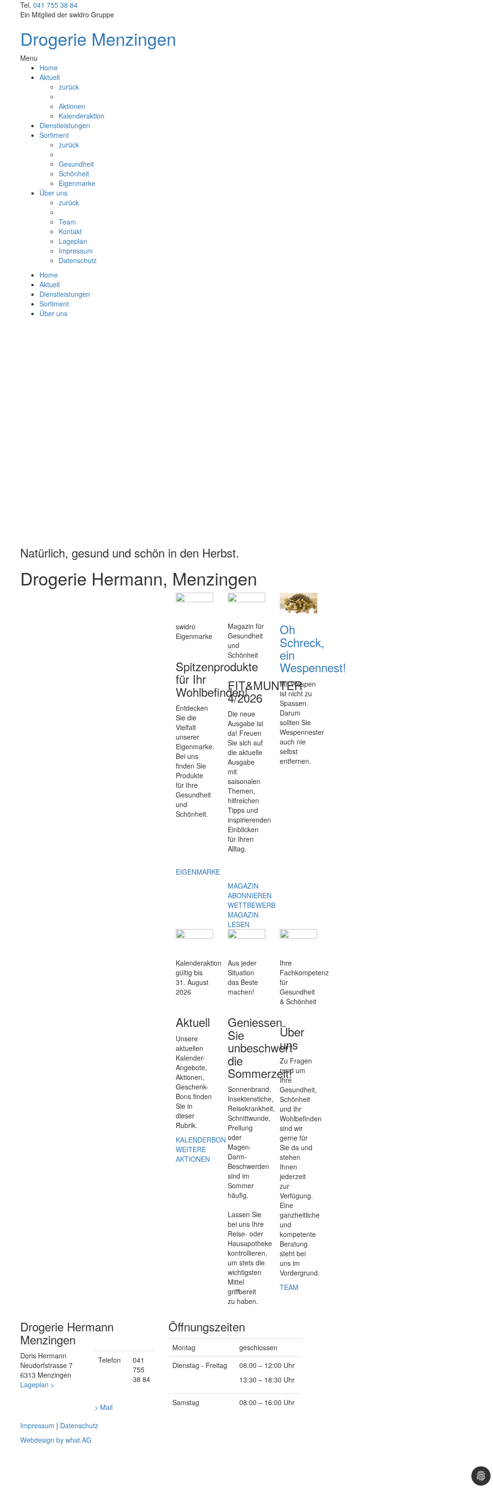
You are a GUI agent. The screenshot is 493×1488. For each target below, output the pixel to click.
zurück (69, 87)
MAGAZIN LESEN (243, 919)
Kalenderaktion (81, 115)
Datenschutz (78, 260)
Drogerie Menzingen (98, 38)
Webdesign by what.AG (55, 1440)
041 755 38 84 (55, 5)
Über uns (53, 193)
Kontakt (70, 231)
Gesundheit (76, 164)
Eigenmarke (77, 183)
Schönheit (74, 173)
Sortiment (54, 135)
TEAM (289, 1287)
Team (67, 221)
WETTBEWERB (251, 905)
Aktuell (49, 77)
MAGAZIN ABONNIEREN (250, 890)
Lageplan (73, 241)
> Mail (103, 1407)
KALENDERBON (201, 1139)
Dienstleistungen (64, 125)
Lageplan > (37, 1384)
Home (48, 67)
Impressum (76, 250)
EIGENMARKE (198, 872)
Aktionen (72, 106)
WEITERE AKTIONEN (193, 1154)
